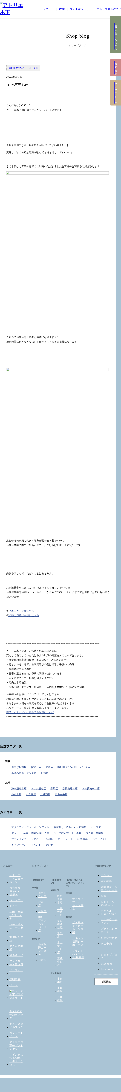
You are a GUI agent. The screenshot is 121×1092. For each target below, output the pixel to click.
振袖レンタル (16, 939)
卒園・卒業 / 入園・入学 (16, 915)
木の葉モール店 (91, 788)
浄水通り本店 (18, 788)
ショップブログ (109, 956)
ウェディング (18, 839)
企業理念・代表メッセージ (109, 889)
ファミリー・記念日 (42, 839)
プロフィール (16, 972)
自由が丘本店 (18, 767)
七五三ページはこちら (21, 610)
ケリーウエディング (109, 921)
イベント (36, 844)
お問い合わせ (109, 937)
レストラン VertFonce (108, 904)
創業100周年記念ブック (16, 1014)
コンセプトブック (16, 1035)
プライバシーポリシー (109, 930)
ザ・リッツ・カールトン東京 (77, 903)
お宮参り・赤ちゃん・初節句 (70, 827)
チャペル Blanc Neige (108, 912)
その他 (49, 844)
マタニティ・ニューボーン (16, 878)
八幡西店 (45, 794)
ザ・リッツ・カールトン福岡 (77, 927)
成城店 (49, 767)
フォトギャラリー (81, 9)
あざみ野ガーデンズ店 (24, 773)
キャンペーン (18, 844)
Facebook (107, 963)
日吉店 (45, 773)
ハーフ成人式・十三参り (67, 833)
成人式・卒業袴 (94, 833)
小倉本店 (16, 794)
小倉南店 (31, 794)
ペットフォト (99, 839)
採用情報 (106, 981)
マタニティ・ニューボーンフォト (30, 827)
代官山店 (36, 767)
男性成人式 (16, 955)
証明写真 (83, 839)
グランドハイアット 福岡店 (78, 954)
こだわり (106, 875)
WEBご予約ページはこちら (23, 615)
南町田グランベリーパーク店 (23, 68)
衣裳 (62, 9)
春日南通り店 (70, 788)
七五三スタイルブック (16, 1026)
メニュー (48, 9)
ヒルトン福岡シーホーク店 (77, 941)
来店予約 (106, 943)
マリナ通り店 (38, 788)
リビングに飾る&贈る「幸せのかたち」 (16, 1059)
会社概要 (106, 881)
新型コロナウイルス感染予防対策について (30, 712)
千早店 (54, 788)
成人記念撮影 (16, 948)
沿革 (103, 896)
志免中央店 (61, 794)
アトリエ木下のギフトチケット (16, 1045)
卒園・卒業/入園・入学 (36, 833)
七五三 (15, 833)
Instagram (107, 969)
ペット (13, 985)
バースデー (97, 827)
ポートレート (65, 839)
